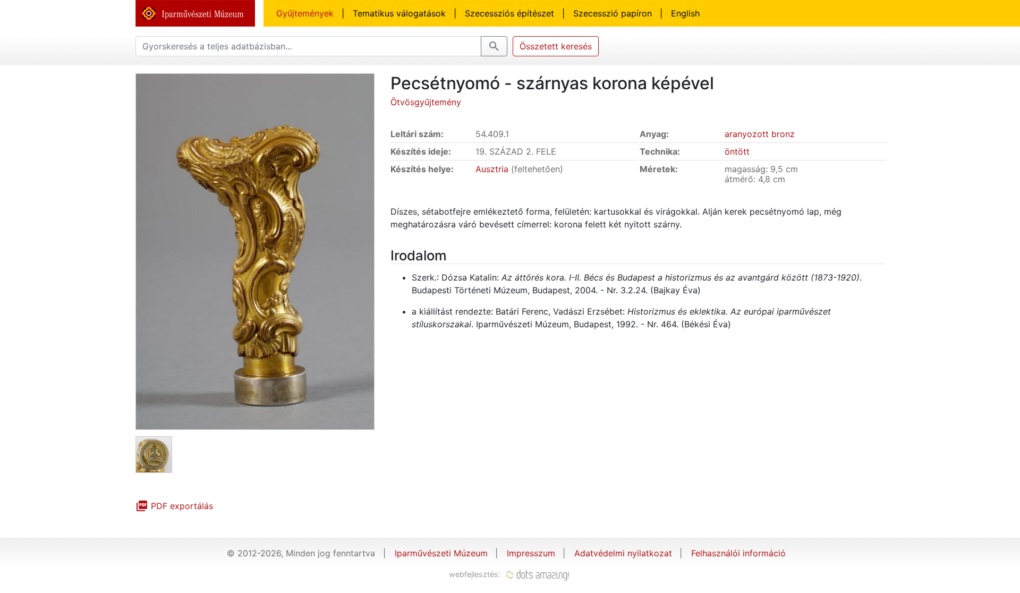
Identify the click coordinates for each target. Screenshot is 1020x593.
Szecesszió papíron (612, 13)
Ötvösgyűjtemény (425, 102)
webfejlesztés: (476, 574)
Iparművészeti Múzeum (441, 553)
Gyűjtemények (305, 13)
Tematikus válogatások (399, 13)
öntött (737, 151)
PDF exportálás (174, 506)
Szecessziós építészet (509, 13)
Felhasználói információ (738, 553)
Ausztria (491, 169)
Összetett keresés (556, 46)
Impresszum (531, 553)
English (685, 13)
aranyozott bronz (760, 134)
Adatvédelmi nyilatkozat (623, 553)
